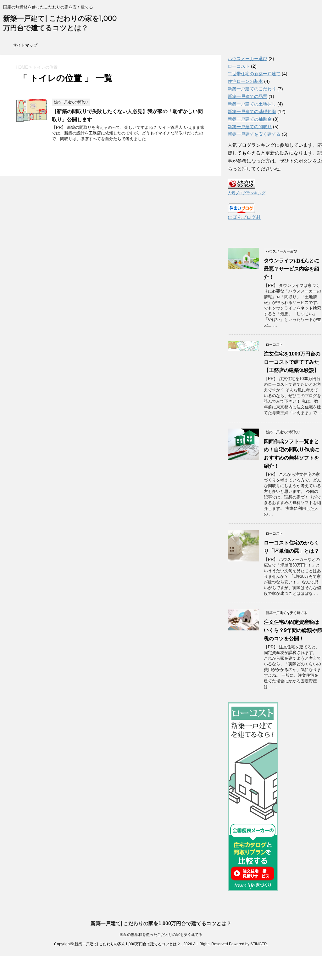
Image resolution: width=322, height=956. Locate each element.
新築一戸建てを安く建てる (254, 134)
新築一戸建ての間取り (250, 126)
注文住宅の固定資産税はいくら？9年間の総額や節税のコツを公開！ (293, 630)
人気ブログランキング (246, 193)
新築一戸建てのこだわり (252, 88)
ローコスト (239, 66)
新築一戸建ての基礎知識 (252, 111)
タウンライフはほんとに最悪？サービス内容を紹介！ (291, 269)
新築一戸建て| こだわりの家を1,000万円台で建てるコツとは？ (161, 923)
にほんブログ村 (244, 217)
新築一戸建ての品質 (247, 96)
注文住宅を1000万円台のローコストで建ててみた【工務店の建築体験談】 (292, 362)
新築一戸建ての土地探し (252, 103)
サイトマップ (25, 45)
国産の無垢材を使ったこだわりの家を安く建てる (161, 934)
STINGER (258, 944)
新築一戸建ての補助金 (250, 119)
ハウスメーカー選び (247, 58)
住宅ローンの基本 (245, 81)
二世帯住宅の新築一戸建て (254, 73)
